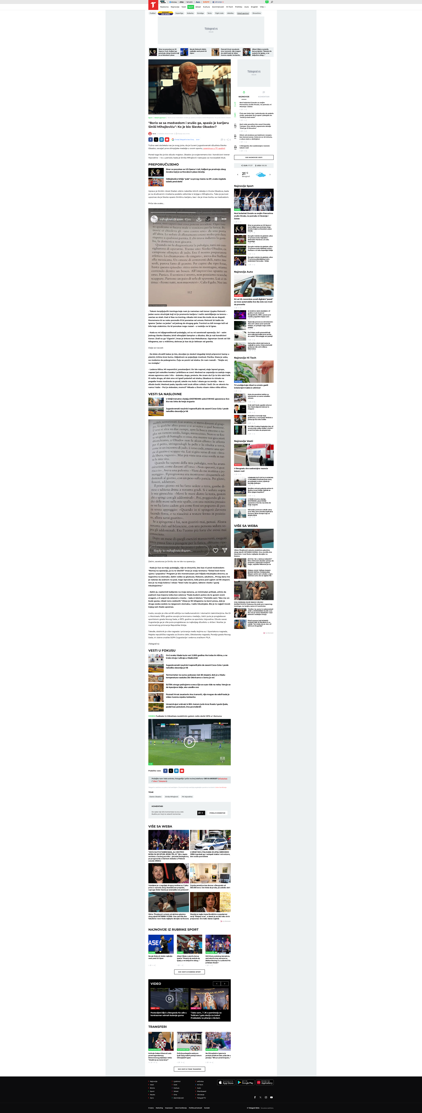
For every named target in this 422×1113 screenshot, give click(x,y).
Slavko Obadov (155, 797)
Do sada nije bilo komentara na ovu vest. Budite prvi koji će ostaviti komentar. (168, 813)
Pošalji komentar (217, 813)
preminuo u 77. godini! (214, 148)
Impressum (169, 1108)
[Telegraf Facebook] (255, 1097)
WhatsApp (222, 779)
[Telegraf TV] (271, 1097)
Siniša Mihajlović (171, 797)
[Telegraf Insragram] (266, 1097)
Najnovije (244, 185)
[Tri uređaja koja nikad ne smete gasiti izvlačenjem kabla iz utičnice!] (254, 371)
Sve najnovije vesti (253, 157)
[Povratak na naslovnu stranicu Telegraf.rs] (153, 5)
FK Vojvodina (187, 797)
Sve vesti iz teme (189, 1069)
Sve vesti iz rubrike (189, 972)
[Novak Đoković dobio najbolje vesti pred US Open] (184, 52)
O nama (151, 1108)
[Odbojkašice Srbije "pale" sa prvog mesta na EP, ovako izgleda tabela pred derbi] (156, 182)
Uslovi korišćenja (220, 787)
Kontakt (207, 1108)
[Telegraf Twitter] (260, 1097)
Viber (155, 781)
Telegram (162, 781)
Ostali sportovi (160, 118)
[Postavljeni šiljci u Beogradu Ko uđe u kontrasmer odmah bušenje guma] (169, 998)
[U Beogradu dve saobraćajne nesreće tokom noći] (254, 455)
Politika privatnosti (195, 1108)
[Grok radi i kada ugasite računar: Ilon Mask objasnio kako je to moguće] (240, 408)
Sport (150, 118)
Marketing (159, 1108)
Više (262, 7)
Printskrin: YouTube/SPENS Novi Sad (161, 113)
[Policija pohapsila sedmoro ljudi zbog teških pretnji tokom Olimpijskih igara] (189, 1041)
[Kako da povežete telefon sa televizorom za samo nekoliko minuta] (240, 398)
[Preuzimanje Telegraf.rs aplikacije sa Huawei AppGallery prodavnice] (265, 1082)
